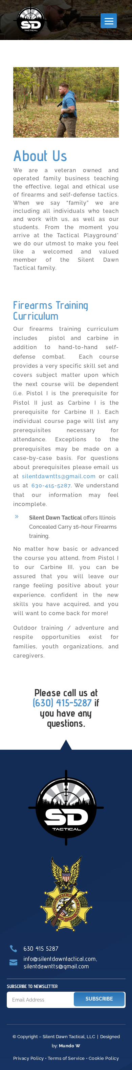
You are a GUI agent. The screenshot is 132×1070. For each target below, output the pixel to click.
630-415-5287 (51, 485)
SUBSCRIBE (99, 999)
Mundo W (70, 1045)
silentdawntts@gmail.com (59, 476)
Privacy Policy (28, 1058)
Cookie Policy (104, 1058)
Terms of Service (66, 1058)
